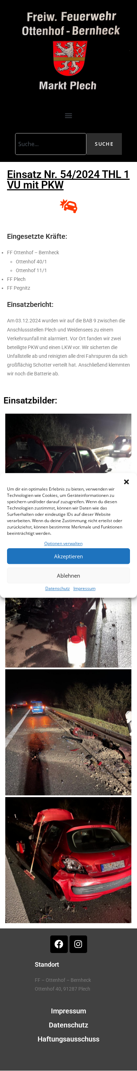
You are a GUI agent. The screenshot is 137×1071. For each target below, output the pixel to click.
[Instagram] (78, 944)
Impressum (84, 589)
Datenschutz (57, 589)
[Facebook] (59, 944)
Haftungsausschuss (68, 1039)
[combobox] (50, 144)
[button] (126, 481)
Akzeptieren (68, 556)
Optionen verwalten (63, 543)
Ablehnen (68, 575)
